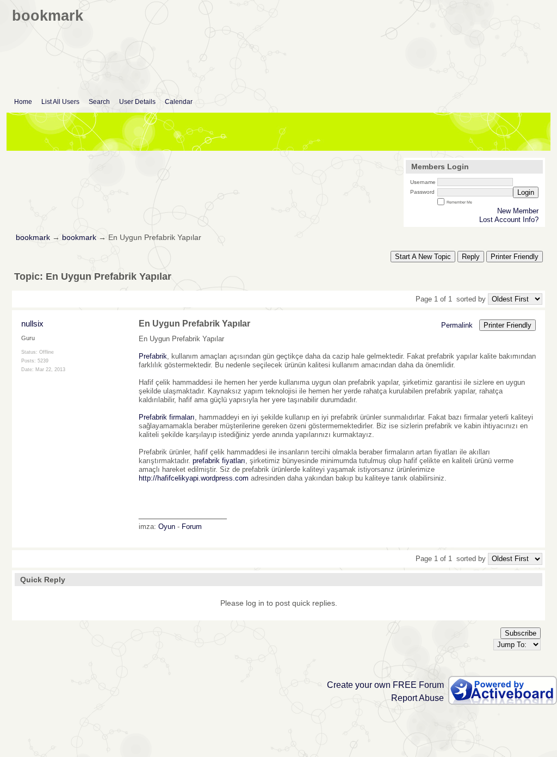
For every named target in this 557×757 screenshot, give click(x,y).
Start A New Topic (423, 257)
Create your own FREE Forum (385, 685)
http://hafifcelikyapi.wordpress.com (194, 478)
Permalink (457, 325)
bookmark (33, 237)
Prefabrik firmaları (167, 417)
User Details (137, 102)
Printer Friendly (515, 257)
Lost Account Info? (509, 220)
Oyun (166, 526)
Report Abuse (417, 698)
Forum (192, 526)
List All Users (60, 102)
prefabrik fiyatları (219, 461)
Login (525, 192)
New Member (518, 211)
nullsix (32, 323)
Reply (471, 257)
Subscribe (520, 633)
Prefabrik (153, 356)
